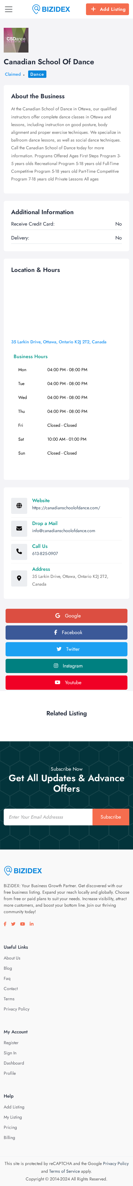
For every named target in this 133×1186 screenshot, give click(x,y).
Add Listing (113, 9)
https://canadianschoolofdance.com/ (66, 508)
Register (11, 1043)
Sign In (10, 1053)
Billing (9, 1137)
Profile (10, 1073)
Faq (7, 978)
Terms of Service (64, 1171)
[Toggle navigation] (8, 9)
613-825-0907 (45, 553)
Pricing (10, 1127)
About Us (12, 958)
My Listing (13, 1117)
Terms (9, 999)
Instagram (72, 665)
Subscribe (111, 816)
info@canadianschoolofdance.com (63, 530)
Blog (8, 968)
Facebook (71, 632)
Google (72, 615)
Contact (11, 988)
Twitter (72, 649)
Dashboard (14, 1063)
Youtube (72, 682)
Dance (37, 74)
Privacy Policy (16, 1009)
